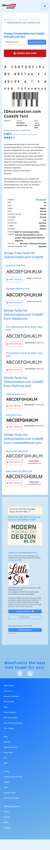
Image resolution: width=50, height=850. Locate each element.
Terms (6, 812)
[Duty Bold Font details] (24, 420)
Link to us (8, 691)
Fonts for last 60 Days (13, 777)
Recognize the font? (23, 611)
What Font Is (9, 686)
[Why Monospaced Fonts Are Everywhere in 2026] (25, 533)
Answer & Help (14, 560)
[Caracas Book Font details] (24, 399)
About (6, 822)
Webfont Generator (25, 630)
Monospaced (41, 200)
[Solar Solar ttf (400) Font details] (24, 476)
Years (6, 788)
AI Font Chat (9, 702)
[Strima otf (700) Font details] (24, 456)
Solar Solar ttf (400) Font (19, 471)
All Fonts (23, 20)
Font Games (9, 728)
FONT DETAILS (15, 279)
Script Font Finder (11, 798)
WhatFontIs (10, 20)
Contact (7, 828)
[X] (30, 673)
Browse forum (25, 617)
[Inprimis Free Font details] (24, 272)
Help (6, 737)
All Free (35, 20)
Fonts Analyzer (10, 712)
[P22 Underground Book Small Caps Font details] (24, 336)
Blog (5, 707)
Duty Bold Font (13, 415)
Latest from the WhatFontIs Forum (22, 553)
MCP (6, 763)
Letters (7, 782)
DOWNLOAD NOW (26, 53)
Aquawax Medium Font (17, 289)
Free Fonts (8, 753)
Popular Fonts (9, 793)
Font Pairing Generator (13, 723)
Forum (6, 772)
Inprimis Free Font (16, 265)
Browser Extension (11, 696)
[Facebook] (20, 673)
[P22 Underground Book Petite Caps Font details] (24, 362)
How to (7, 742)
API (5, 758)
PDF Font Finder (10, 718)
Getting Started (10, 747)
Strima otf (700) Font (17, 451)
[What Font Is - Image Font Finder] (9, 6)
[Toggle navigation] (44, 6)
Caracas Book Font (16, 394)
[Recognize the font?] (25, 574)
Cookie (7, 817)
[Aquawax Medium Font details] (24, 295)
